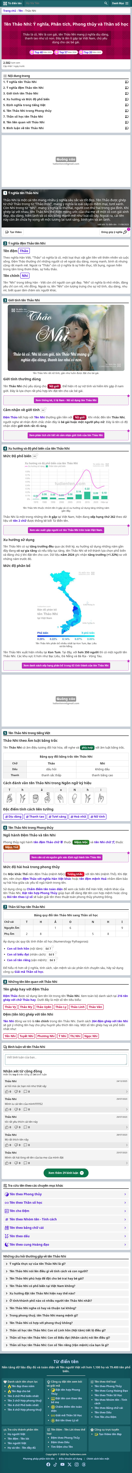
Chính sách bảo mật (98, 1458)
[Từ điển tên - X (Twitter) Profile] (69, 1464)
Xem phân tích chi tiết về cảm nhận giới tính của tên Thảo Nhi (66, 435)
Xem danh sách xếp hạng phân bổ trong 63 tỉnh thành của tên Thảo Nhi (66, 665)
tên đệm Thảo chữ (48, 842)
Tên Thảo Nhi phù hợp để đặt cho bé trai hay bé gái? (46, 1278)
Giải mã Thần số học (28, 972)
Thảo (24, 251)
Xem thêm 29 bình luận (63, 1173)
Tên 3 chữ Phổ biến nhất (23, 1396)
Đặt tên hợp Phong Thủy (39, 893)
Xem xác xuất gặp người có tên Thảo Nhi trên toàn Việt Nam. (66, 530)
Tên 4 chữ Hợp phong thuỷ (25, 1409)
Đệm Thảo (10, 417)
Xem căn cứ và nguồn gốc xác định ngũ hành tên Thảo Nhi (66, 857)
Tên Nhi (39, 417)
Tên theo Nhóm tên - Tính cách (110, 1401)
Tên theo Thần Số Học (108, 1395)
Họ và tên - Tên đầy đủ (22, 1448)
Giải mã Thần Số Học (68, 1415)
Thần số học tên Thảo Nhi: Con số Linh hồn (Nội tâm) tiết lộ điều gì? (57, 1330)
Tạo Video (16, 232)
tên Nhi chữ (104, 842)
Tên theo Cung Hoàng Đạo (111, 1390)
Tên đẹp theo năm (22, 1386)
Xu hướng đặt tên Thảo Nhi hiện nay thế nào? (42, 1293)
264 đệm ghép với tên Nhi (110, 1021)
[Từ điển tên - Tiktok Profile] (55, 1464)
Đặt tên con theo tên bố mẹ (66, 1400)
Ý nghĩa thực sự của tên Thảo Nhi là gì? (37, 1264)
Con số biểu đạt (18, 954)
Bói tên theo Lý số (20, 897)
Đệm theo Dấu (60, 1442)
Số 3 (52, 960)
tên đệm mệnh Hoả (93, 879)
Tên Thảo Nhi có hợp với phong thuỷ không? (41, 1323)
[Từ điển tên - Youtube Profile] (62, 1464)
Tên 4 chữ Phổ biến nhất (23, 1405)
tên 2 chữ (19, 521)
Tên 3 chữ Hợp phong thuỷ (25, 1400)
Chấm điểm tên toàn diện (45, 889)
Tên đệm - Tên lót (18, 1438)
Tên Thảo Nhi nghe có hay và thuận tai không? (42, 1308)
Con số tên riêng (18, 960)
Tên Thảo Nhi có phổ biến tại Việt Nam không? (42, 1286)
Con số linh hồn (18, 948)
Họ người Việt (16, 1434)
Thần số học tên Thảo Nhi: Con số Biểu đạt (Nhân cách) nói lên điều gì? (59, 1337)
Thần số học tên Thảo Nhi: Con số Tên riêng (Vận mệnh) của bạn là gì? (59, 1345)
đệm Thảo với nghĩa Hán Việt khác (47, 879)
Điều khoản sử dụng (70, 1458)
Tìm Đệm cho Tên (62, 1447)
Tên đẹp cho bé (20, 1391)
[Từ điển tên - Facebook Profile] (48, 1464)
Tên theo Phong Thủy (108, 1386)
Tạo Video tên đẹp (110, 1434)
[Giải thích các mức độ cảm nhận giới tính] (43, 410)
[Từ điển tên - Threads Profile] (83, 1464)
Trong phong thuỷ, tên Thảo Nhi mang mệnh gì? (43, 1315)
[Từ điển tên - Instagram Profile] (76, 1464)
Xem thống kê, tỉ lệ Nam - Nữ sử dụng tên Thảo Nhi (66, 400)
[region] (66, 161)
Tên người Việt (17, 1443)
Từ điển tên (66, 1361)
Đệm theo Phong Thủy (65, 1437)
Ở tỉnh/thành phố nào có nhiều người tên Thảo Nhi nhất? (50, 1301)
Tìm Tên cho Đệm (105, 1417)
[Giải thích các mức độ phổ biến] (34, 456)
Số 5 (51, 954)
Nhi (25, 275)
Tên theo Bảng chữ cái (108, 1408)
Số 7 (48, 948)
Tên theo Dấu (103, 1412)
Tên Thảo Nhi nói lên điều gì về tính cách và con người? (48, 1271)
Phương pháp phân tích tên (38, 1458)
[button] (66, 3)
